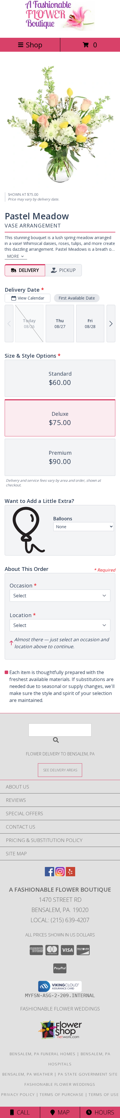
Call (22, 1112)
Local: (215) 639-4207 (60, 920)
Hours (103, 1112)
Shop (34, 44)
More (13, 256)
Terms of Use (104, 1094)
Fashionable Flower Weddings (60, 1008)
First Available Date (77, 298)
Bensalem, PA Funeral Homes (43, 1053)
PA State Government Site (88, 1074)
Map (62, 1112)
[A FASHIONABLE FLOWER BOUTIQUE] (60, 29)
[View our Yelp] (70, 874)
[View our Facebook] (49, 874)
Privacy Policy (18, 1094)
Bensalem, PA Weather (27, 1074)
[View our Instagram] (60, 874)
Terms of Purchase (62, 1094)
